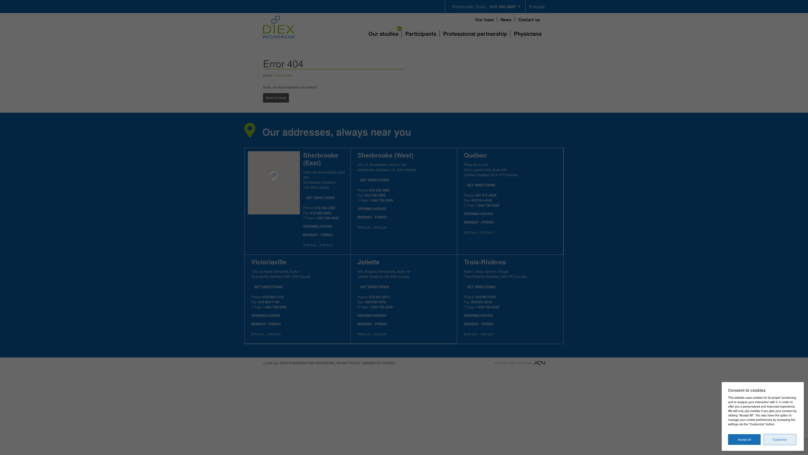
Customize (780, 439)
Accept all (744, 439)
